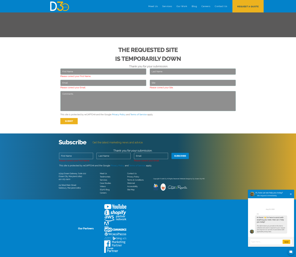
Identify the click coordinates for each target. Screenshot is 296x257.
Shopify (115, 212)
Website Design (185, 179)
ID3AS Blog (105, 190)
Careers (205, 6)
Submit (69, 121)
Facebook (114, 243)
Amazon (115, 218)
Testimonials (105, 177)
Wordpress (115, 234)
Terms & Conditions (135, 180)
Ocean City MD (200, 179)
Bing (115, 238)
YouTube (115, 206)
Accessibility (132, 186)
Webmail (131, 183)
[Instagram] (165, 173)
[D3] (81, 6)
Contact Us (221, 6)
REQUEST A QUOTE (248, 6)
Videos (103, 186)
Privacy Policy (119, 114)
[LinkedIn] (157, 173)
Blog (194, 6)
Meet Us (153, 6)
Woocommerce (115, 230)
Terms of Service (138, 114)
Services (167, 6)
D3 (165, 179)
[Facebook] (154, 173)
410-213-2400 (64, 179)
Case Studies (105, 183)
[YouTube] (161, 173)
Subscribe (180, 156)
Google (111, 250)
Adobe (106, 225)
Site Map (131, 190)
